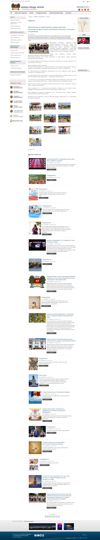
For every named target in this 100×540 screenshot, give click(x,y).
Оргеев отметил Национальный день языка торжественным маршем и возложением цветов (61, 340)
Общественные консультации (17, 35)
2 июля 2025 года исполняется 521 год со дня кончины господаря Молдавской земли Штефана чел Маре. (55, 477)
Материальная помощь (16, 28)
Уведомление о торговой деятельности (16, 23)
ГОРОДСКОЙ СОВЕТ (41, 13)
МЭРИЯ (31, 13)
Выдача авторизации (15, 20)
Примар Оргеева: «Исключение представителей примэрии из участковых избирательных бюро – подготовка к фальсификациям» (61, 278)
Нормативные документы (16, 39)
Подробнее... (51, 169)
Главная (12, 1)
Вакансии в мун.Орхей (16, 74)
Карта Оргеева (84, 18)
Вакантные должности (15, 57)
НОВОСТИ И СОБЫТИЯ (21, 13)
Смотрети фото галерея (28, 521)
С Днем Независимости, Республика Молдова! (56, 392)
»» (58, 516)
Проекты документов (15, 37)
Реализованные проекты (16, 68)
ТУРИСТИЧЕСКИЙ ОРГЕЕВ (56, 13)
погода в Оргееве (83, 48)
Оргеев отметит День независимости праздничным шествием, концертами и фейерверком (54, 410)
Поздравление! (51, 175)
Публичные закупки (15, 42)
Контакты (22, 1)
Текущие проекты (14, 65)
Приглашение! (43, 189)
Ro (85, 1)
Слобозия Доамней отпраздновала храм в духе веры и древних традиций (60, 159)
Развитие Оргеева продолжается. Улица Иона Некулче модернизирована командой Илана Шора (60, 315)
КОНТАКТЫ (68, 13)
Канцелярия (27, 1)
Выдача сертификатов (15, 26)
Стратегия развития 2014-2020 (17, 52)
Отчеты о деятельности (16, 55)
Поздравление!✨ (45, 459)
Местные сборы (14, 50)
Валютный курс (82, 70)
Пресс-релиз (43, 375)
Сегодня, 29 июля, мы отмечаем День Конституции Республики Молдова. (53, 443)
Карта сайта (17, 1)
